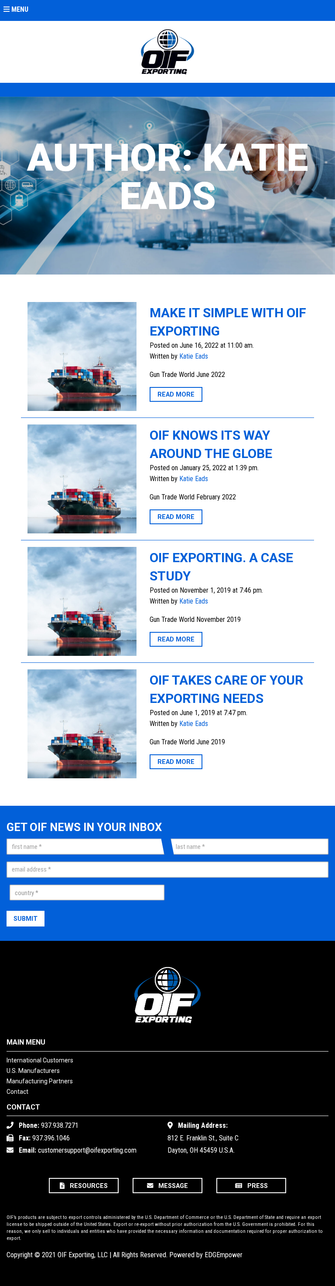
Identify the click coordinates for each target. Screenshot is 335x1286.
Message (172, 1186)
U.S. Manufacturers (33, 1070)
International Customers (40, 1060)
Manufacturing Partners (40, 1081)
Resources (88, 1186)
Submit (26, 919)
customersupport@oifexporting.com (87, 1150)
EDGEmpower (224, 1255)
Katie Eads (193, 356)
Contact (17, 1091)
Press (257, 1186)
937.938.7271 (60, 1125)
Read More (176, 395)
